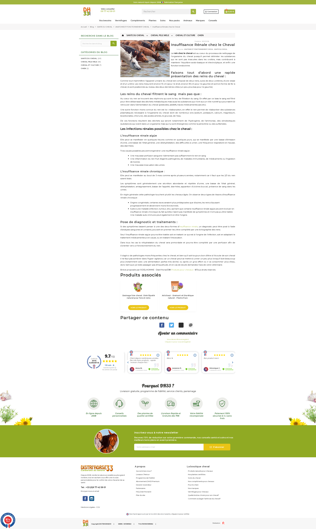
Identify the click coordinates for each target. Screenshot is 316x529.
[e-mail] (190, 325)
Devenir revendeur (143, 485)
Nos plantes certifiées (196, 474)
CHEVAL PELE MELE (160, 35)
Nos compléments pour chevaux (201, 481)
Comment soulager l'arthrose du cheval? (204, 499)
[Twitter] (171, 325)
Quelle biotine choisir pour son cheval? (203, 495)
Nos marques (193, 488)
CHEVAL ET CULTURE (185, 35)
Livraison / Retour (143, 474)
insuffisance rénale (188, 226)
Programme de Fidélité (145, 478)
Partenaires (140, 488)
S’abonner (218, 447)
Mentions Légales (88, 507)
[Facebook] (161, 325)
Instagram (91, 498)
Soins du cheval (194, 478)
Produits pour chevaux (182, 270)
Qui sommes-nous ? (144, 471)
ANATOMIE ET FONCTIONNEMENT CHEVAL (198, 49)
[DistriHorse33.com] (86, 11)
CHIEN (201, 35)
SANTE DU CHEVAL (135, 35)
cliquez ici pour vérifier (180, 514)
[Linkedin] (181, 325)
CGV (98, 507)
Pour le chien (193, 485)
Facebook (85, 498)
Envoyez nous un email (90, 491)
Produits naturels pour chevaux (200, 471)
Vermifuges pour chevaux (198, 492)
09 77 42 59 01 (108, 11)
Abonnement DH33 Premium (147, 481)
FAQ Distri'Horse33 (143, 492)
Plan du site (140, 495)
